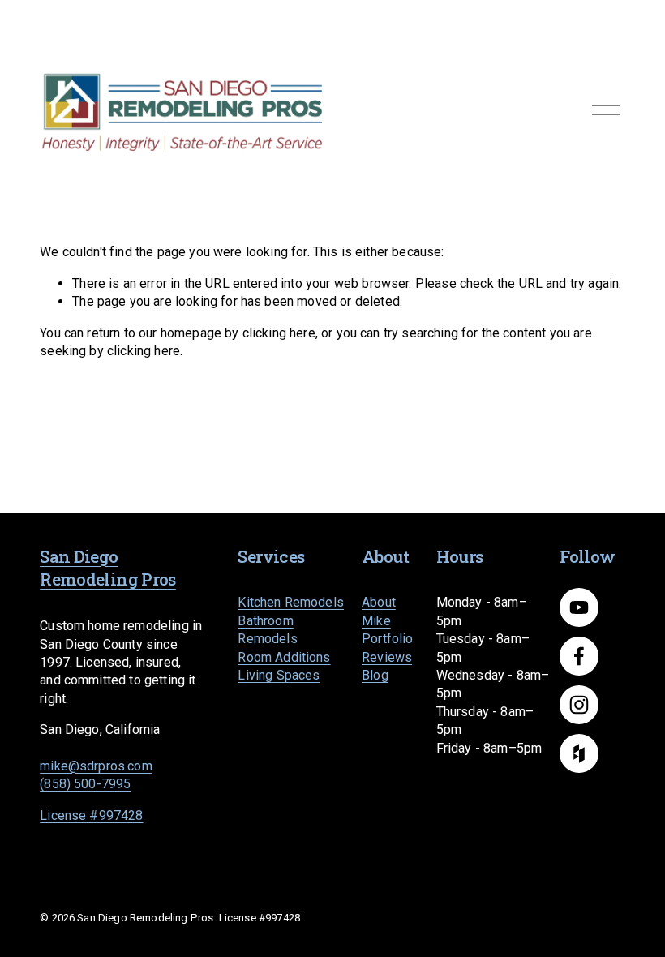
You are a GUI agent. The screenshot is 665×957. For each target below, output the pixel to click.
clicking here (278, 333)
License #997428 (91, 815)
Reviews (387, 657)
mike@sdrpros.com (96, 766)
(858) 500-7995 (85, 784)
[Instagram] (579, 704)
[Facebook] (579, 656)
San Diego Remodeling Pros (108, 568)
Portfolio (387, 638)
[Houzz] (579, 753)
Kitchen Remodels (291, 602)
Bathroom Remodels (267, 629)
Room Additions (284, 657)
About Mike (379, 611)
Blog (375, 675)
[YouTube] (579, 607)
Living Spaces (279, 675)
